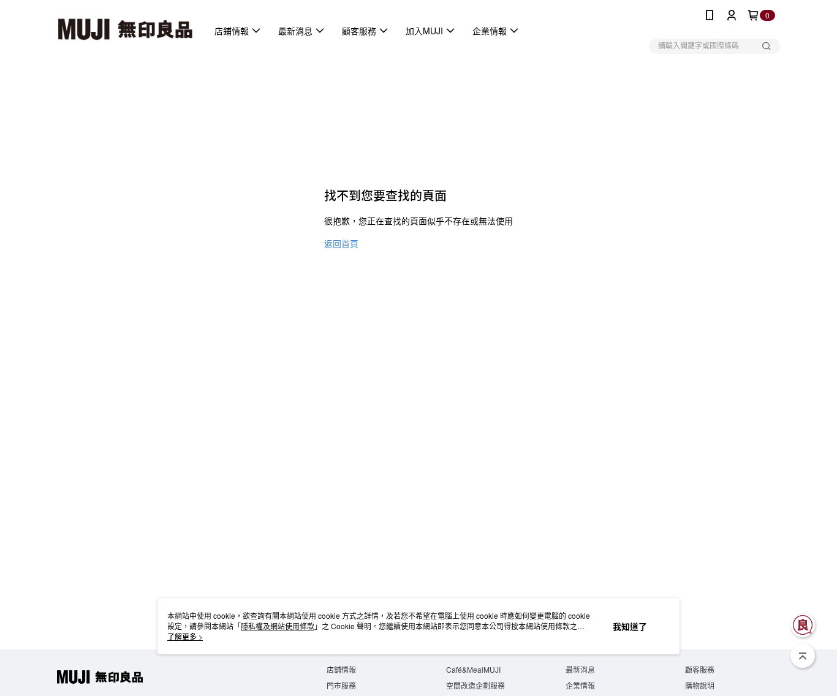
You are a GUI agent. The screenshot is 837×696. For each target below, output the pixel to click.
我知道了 (630, 626)
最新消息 (580, 669)
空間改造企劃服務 (475, 685)
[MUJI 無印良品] (125, 30)
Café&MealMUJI (473, 669)
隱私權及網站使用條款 (277, 626)
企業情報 (580, 685)
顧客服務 (699, 669)
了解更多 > (185, 636)
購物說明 (699, 685)
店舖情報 (341, 669)
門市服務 (341, 685)
